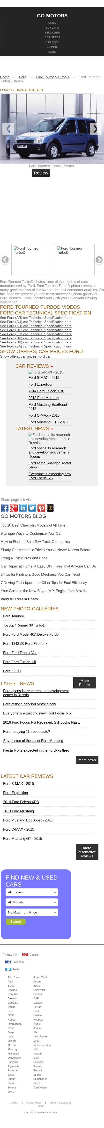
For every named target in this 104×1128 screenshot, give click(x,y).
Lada (11, 1036)
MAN (36, 1040)
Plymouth (13, 1066)
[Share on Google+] (14, 508)
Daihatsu (13, 1002)
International (15, 1023)
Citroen (37, 994)
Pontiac (37, 1066)
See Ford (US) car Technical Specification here (36, 342)
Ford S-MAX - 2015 (44, 377)
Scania (37, 1074)
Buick (36, 985)
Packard (13, 1062)
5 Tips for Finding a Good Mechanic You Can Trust (40, 574)
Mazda (12, 1045)
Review (41, 173)
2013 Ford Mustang (44, 398)
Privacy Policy (34, 1102)
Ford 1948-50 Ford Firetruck (25, 643)
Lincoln (12, 1040)
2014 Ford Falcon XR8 (46, 391)
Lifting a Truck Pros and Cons (24, 558)
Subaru (12, 1083)
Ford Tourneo (13, 616)
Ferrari (37, 1006)
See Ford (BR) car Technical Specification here (36, 326)
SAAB (11, 1074)
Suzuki (37, 1083)
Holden (37, 1015)
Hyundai (38, 1019)
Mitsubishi (13, 1053)
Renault (37, 1070)
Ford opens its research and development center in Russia (49, 452)
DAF (36, 998)
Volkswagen (40, 1087)
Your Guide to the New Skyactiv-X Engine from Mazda (44, 591)
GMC (11, 1015)
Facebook (18, 962)
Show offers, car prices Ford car (25, 356)
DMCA (41, 1106)
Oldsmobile (14, 1057)
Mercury (13, 1049)
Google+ (34, 954)
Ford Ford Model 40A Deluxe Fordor (31, 634)
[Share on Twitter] (32, 508)
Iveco (11, 1028)
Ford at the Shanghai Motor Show (29, 704)
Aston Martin (40, 977)
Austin (37, 981)
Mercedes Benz (42, 1045)
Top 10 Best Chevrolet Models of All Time (33, 525)
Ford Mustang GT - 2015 (48, 422)
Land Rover (40, 1036)
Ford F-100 (12, 671)
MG (35, 1049)
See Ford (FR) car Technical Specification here (36, 334)
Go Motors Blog (23, 516)
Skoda (11, 1078)
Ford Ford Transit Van (20, 653)
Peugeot (38, 1062)
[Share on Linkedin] (23, 508)
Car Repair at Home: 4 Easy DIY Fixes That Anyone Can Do (48, 566)
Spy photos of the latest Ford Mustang (33, 741)
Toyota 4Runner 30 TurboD (24, 625)
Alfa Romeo (14, 977)
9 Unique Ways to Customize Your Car (31, 533)
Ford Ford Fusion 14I (19, 662)
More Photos (84, 683)
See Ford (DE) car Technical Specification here (36, 330)
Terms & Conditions (60, 1102)
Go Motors (52, 15)
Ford (36, 1011)
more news (87, 760)
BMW (11, 985)
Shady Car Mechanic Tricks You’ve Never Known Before (45, 550)
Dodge (11, 1006)
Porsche (13, 1070)
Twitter (16, 969)
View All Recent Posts (19, 599)
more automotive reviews (87, 852)
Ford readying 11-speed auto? (26, 731)
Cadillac (12, 989)
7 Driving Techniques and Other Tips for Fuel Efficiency (44, 583)
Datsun (37, 1002)
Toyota (12, 1087)
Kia (35, 1032)
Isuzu (36, 1023)
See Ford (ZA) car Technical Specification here (35, 346)
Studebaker (40, 1078)
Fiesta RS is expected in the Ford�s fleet (36, 750)
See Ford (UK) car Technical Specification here (36, 338)
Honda (11, 1019)
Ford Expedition (41, 384)
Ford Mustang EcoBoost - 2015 (27, 820)
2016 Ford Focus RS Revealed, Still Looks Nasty (42, 722)
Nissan (37, 1053)
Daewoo (12, 998)
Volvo (11, 1091)
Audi (10, 981)
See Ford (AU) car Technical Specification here (36, 322)
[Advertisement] (69, 208)
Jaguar (37, 1028)
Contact (14, 1102)
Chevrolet (39, 989)
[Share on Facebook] (4, 508)
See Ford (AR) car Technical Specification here (36, 318)
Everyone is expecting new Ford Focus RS (50, 476)
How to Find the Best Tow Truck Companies (35, 542)
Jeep (11, 1032)
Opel (36, 1057)
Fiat (10, 1011)
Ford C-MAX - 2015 (44, 415)
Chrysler (13, 994)
